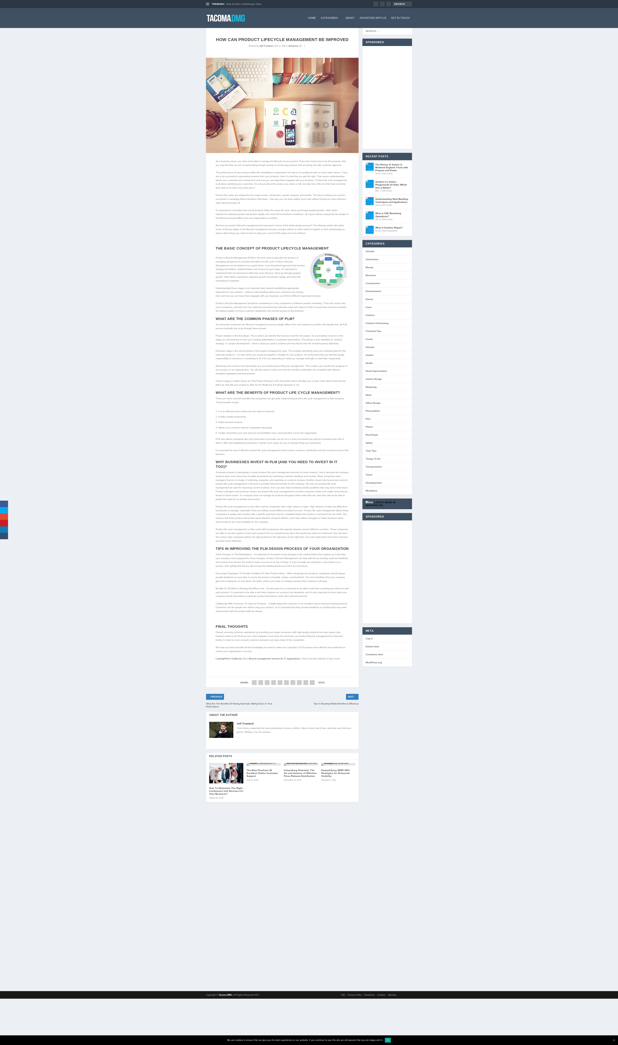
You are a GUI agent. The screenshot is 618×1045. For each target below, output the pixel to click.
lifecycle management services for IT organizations (274, 658)
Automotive (393, 231)
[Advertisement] (387, 97)
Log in (369, 638)
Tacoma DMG (225, 995)
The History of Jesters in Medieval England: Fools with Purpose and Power (391, 167)
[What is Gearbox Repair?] (370, 230)
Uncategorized (374, 482)
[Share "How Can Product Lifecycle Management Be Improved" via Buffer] (293, 682)
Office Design (373, 403)
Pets (368, 419)
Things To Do (373, 459)
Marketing (371, 387)
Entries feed (372, 646)
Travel (369, 474)
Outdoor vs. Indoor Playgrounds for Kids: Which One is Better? (391, 184)
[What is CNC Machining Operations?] (370, 215)
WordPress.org (374, 662)
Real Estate (372, 435)
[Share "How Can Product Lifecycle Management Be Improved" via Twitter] (261, 682)
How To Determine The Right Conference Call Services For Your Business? (226, 791)
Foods (369, 339)
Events (369, 299)
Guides (370, 355)
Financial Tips (373, 331)
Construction (373, 283)
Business (293, 46)
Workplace (371, 490)
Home (312, 18)
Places (369, 426)
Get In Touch (400, 18)
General (370, 347)
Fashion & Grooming (377, 323)
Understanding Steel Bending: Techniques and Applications (392, 200)
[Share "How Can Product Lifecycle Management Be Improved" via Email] (306, 682)
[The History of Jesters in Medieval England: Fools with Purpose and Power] (370, 167)
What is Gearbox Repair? (389, 227)
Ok (387, 1040)
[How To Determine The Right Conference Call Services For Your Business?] (226, 773)
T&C (343, 995)
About (350, 18)
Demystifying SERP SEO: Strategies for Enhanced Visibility (335, 773)
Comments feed (374, 654)
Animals (370, 251)
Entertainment (373, 291)
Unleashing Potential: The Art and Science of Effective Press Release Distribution (300, 773)
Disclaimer (369, 995)
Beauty (369, 267)
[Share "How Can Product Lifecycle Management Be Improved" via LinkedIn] (286, 682)
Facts (390, 173)
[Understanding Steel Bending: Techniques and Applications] (370, 201)
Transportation (374, 466)
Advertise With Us (373, 18)
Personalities (373, 411)
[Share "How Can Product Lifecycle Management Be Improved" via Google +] (267, 682)
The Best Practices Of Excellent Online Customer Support (262, 773)
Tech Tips (371, 450)
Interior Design (374, 379)
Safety (369, 443)
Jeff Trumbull (266, 46)
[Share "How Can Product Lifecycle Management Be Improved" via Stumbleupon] (299, 682)
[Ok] (614, 1040)
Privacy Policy (355, 995)
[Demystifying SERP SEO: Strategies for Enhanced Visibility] (338, 764)
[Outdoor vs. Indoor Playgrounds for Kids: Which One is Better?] (370, 184)
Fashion (370, 315)
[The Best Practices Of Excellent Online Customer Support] (264, 764)
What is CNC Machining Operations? (388, 214)
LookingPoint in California (229, 658)
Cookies (381, 995)
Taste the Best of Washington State (243, 4)
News (369, 395)
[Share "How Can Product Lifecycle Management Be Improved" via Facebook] (254, 682)
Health (369, 363)
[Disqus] (282, 856)
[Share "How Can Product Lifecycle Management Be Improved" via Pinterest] (280, 682)
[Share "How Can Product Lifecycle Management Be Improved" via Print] (312, 682)
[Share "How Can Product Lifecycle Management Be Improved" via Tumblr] (273, 682)
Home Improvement (376, 371)
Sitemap (392, 995)
